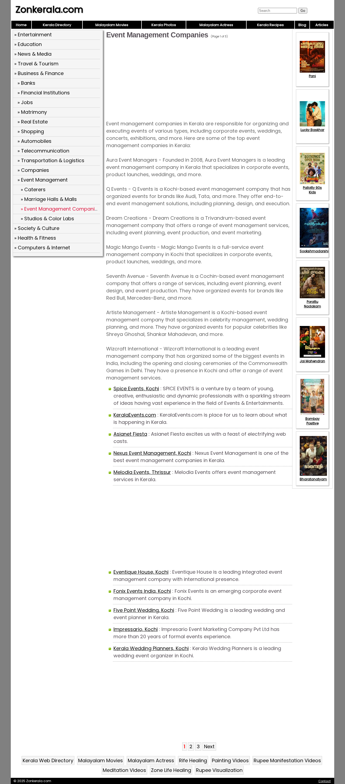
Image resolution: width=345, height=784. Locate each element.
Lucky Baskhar (312, 129)
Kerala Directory (57, 24)
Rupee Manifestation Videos (287, 760)
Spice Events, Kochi (136, 388)
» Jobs (25, 102)
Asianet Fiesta (130, 434)
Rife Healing (193, 760)
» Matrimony (32, 112)
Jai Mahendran (312, 361)
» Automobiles (34, 141)
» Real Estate (33, 121)
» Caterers (33, 189)
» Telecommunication (43, 150)
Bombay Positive (312, 420)
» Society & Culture (36, 228)
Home (21, 24)
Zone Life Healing (171, 770)
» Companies (33, 170)
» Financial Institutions (44, 92)
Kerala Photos (163, 24)
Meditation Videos (124, 770)
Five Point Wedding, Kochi (143, 610)
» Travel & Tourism (36, 63)
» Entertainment (33, 34)
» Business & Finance (39, 73)
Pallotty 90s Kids (312, 189)
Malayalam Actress (216, 24)
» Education (28, 44)
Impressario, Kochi (135, 629)
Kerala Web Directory (48, 760)
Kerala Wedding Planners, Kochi (151, 648)
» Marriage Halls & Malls (49, 199)
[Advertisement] (58, 297)
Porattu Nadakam (312, 303)
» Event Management (43, 179)
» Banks (26, 83)
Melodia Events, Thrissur (142, 472)
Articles (321, 24)
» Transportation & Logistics (51, 160)
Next (209, 746)
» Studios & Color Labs (47, 218)
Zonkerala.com (49, 9)
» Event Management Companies (60, 208)
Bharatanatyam (313, 479)
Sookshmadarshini (316, 251)
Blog (302, 24)
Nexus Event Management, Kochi (152, 453)
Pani (312, 76)
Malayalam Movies (111, 24)
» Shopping (31, 131)
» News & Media (32, 54)
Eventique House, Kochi (140, 572)
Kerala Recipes (270, 24)
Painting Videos (230, 760)
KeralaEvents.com (134, 414)
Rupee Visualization (219, 770)
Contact (324, 781)
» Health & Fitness (35, 238)
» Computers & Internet (42, 247)
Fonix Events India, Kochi (142, 591)
